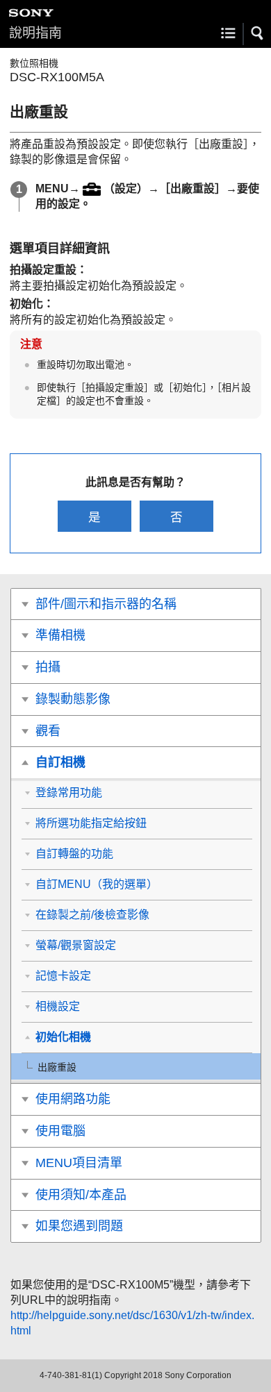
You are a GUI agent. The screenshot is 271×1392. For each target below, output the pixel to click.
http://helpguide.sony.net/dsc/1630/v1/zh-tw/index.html (132, 1322)
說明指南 (35, 33)
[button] (258, 33)
